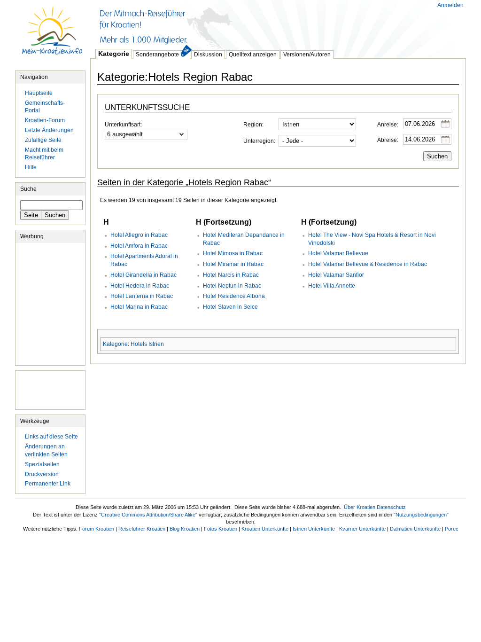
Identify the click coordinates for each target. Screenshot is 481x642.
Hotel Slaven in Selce (230, 307)
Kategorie (113, 53)
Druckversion (42, 474)
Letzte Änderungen (49, 130)
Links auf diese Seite (51, 436)
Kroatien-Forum (45, 120)
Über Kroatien (359, 507)
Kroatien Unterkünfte (264, 529)
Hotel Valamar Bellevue (338, 253)
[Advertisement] (261, 23)
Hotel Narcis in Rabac (231, 275)
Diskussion (208, 54)
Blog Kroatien (185, 529)
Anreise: (387, 124)
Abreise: (387, 140)
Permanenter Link (47, 483)
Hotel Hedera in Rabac (139, 285)
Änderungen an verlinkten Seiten (46, 450)
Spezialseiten (42, 464)
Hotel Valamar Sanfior (336, 275)
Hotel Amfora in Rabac (139, 246)
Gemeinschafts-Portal (45, 107)
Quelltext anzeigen (253, 54)
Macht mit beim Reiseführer (44, 154)
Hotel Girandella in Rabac (143, 275)
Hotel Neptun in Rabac (232, 285)
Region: (253, 124)
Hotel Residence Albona (234, 296)
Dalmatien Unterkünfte (415, 529)
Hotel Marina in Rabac (139, 307)
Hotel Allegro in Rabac (139, 235)
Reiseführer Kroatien (141, 529)
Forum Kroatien (96, 529)
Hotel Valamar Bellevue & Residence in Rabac (367, 264)
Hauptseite (52, 35)
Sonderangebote (157, 54)
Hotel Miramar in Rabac (233, 264)
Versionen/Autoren (307, 54)
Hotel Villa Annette (331, 285)
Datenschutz (391, 507)
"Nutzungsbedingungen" (421, 514)
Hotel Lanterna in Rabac (141, 296)
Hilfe (31, 167)
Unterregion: (259, 141)
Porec (451, 529)
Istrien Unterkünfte (314, 529)
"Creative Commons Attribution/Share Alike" (148, 514)
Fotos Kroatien (220, 529)
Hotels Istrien (147, 344)
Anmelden (450, 5)
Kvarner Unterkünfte (362, 529)
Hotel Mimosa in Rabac (233, 253)
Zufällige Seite (43, 140)
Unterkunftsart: (123, 124)
